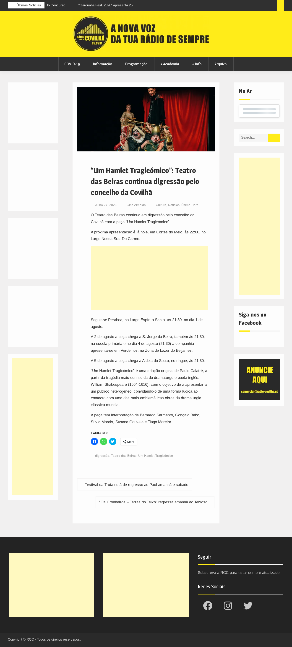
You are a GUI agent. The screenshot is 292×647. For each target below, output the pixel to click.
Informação (102, 64)
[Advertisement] (149, 278)
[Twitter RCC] (255, 6)
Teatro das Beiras (123, 455)
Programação (136, 64)
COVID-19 (72, 64)
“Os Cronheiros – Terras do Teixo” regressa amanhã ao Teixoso (153, 502)
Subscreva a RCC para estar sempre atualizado (238, 572)
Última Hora (189, 205)
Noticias (174, 205)
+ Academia (169, 64)
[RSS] (263, 6)
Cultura (161, 205)
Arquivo (220, 64)
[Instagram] (246, 6)
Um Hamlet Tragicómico (155, 455)
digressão (102, 455)
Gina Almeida (136, 205)
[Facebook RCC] (238, 6)
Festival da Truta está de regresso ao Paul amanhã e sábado (136, 485)
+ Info (196, 64)
